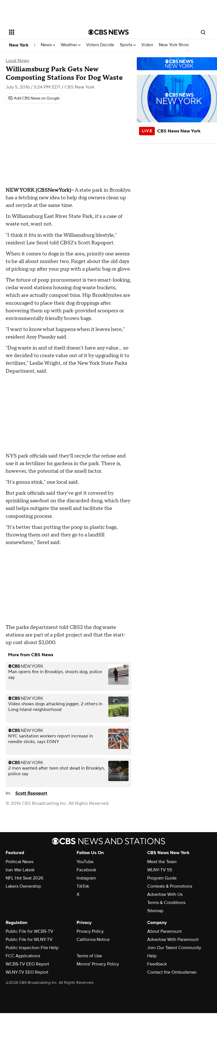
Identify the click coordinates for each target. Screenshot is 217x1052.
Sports (126, 45)
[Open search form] (203, 32)
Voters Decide (100, 45)
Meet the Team (162, 861)
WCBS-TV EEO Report (27, 964)
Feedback (157, 964)
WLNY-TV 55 (159, 870)
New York (19, 45)
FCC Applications (23, 956)
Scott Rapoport (31, 793)
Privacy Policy (90, 931)
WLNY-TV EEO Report (27, 972)
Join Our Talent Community (174, 947)
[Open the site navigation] (42, 32)
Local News (17, 60)
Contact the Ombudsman (172, 972)
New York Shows (176, 45)
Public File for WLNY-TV (29, 939)
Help (152, 956)
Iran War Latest (20, 870)
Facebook (86, 870)
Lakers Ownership (23, 886)
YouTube (85, 861)
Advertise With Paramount (173, 939)
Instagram (86, 878)
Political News (19, 861)
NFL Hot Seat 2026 (24, 878)
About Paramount (164, 931)
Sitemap (155, 911)
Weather (69, 45)
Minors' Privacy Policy (98, 964)
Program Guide (162, 878)
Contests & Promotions (169, 886)
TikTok (83, 886)
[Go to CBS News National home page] (108, 32)
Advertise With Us (165, 894)
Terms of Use (89, 956)
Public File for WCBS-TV (29, 931)
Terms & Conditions (166, 902)
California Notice (93, 939)
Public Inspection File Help (32, 947)
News (47, 45)
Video (147, 45)
